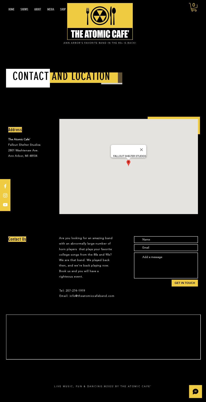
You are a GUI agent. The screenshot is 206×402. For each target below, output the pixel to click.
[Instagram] (5, 195)
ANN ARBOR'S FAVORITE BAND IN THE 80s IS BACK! (100, 42)
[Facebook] (5, 186)
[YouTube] (5, 204)
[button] (194, 7)
